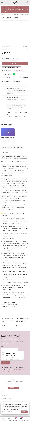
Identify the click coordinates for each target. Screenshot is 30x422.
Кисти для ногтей (24, 14)
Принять (24, 411)
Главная (3, 14)
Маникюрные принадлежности (12, 14)
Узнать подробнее (7, 411)
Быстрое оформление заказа (11, 67)
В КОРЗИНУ (15, 63)
